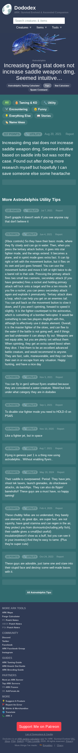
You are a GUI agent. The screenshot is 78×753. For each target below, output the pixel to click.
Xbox (7, 741)
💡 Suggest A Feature (13, 701)
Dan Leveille (34, 741)
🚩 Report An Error (12, 705)
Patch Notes (12, 620)
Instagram (7, 652)
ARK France (12, 687)
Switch (20, 741)
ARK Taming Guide (12, 662)
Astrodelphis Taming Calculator (24, 85)
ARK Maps (7, 612)
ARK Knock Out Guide (13, 666)
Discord (6, 637)
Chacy (60, 745)
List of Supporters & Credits (39, 734)
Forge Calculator (11, 616)
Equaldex (47, 745)
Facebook (7, 645)
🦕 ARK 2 (7, 716)
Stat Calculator (62, 85)
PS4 (13, 741)
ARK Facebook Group (13, 648)
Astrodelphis (39, 60)
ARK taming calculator (29, 739)
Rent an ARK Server (12, 680)
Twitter (5, 641)
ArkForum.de (13, 691)
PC (73, 739)
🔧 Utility (33, 134)
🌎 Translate (8, 712)
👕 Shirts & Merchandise (15, 708)
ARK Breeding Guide (13, 670)
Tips (47, 85)
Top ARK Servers (11, 683)
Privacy (69, 741)
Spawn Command (38, 90)
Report (70, 134)
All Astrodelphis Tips (39, 592)
